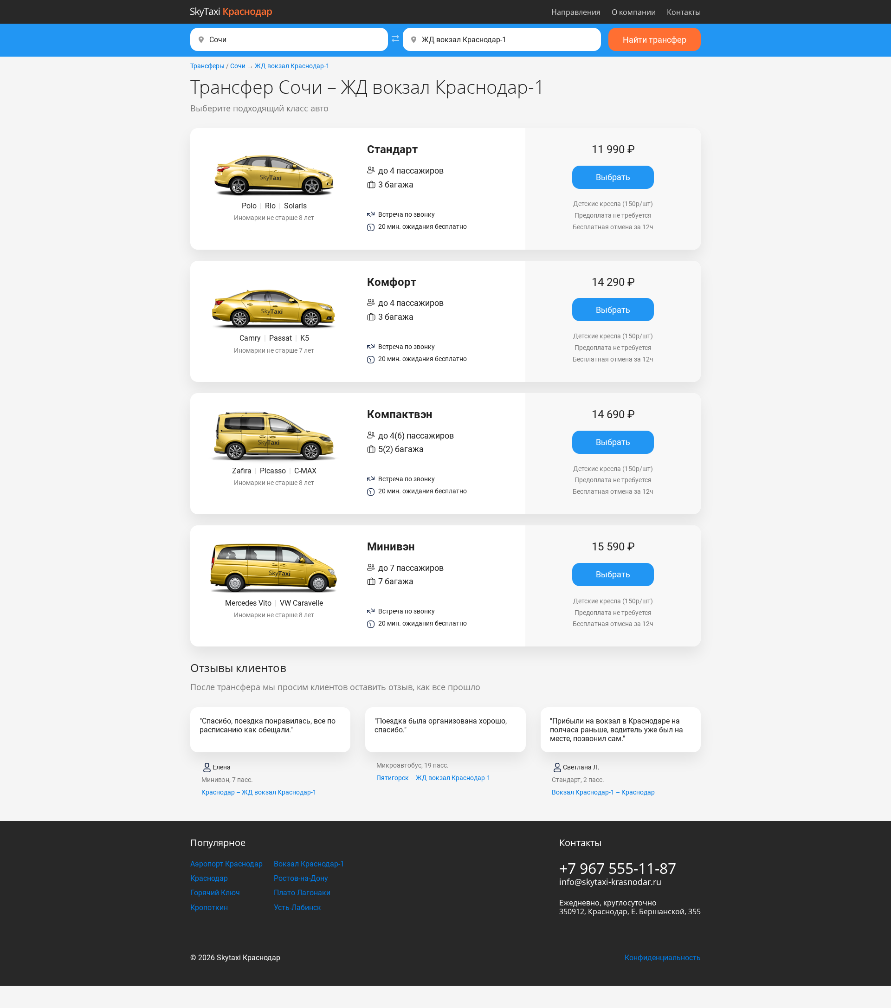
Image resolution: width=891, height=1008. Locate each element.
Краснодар (209, 878)
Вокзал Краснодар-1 (309, 863)
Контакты (684, 12)
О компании (634, 12)
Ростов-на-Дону (301, 878)
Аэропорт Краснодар (226, 863)
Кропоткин (209, 907)
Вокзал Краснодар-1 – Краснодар (603, 792)
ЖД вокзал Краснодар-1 (292, 66)
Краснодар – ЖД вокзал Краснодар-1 (258, 792)
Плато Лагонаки (302, 892)
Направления (575, 12)
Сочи (237, 66)
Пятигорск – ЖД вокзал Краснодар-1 (433, 778)
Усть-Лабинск (297, 907)
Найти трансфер (654, 40)
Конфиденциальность (663, 957)
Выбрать (613, 177)
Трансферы (207, 66)
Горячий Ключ (215, 892)
